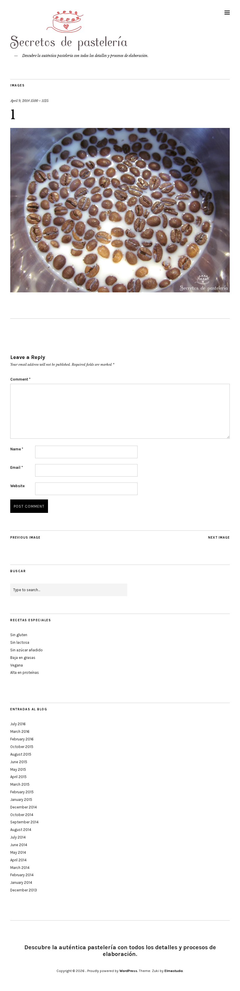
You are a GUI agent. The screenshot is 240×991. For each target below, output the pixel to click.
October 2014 (21, 815)
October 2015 (21, 746)
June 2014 (18, 845)
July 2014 (18, 837)
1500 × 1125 (39, 101)
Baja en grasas (22, 657)
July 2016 (18, 724)
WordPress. (128, 971)
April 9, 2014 (20, 101)
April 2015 (18, 777)
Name (16, 449)
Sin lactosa (19, 642)
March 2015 (20, 784)
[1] (120, 291)
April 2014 (18, 860)
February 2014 (22, 875)
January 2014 (21, 882)
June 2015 (18, 762)
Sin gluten (18, 635)
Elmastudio (173, 971)
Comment (20, 379)
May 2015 (18, 769)
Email (16, 467)
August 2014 (20, 829)
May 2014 (18, 852)
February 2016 (22, 739)
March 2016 (20, 731)
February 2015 (22, 792)
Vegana (16, 665)
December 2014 (23, 807)
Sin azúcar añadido (26, 650)
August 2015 (20, 754)
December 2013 (23, 890)
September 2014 (24, 822)
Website (17, 486)
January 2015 (21, 799)
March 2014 (20, 867)
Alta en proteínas (24, 672)
